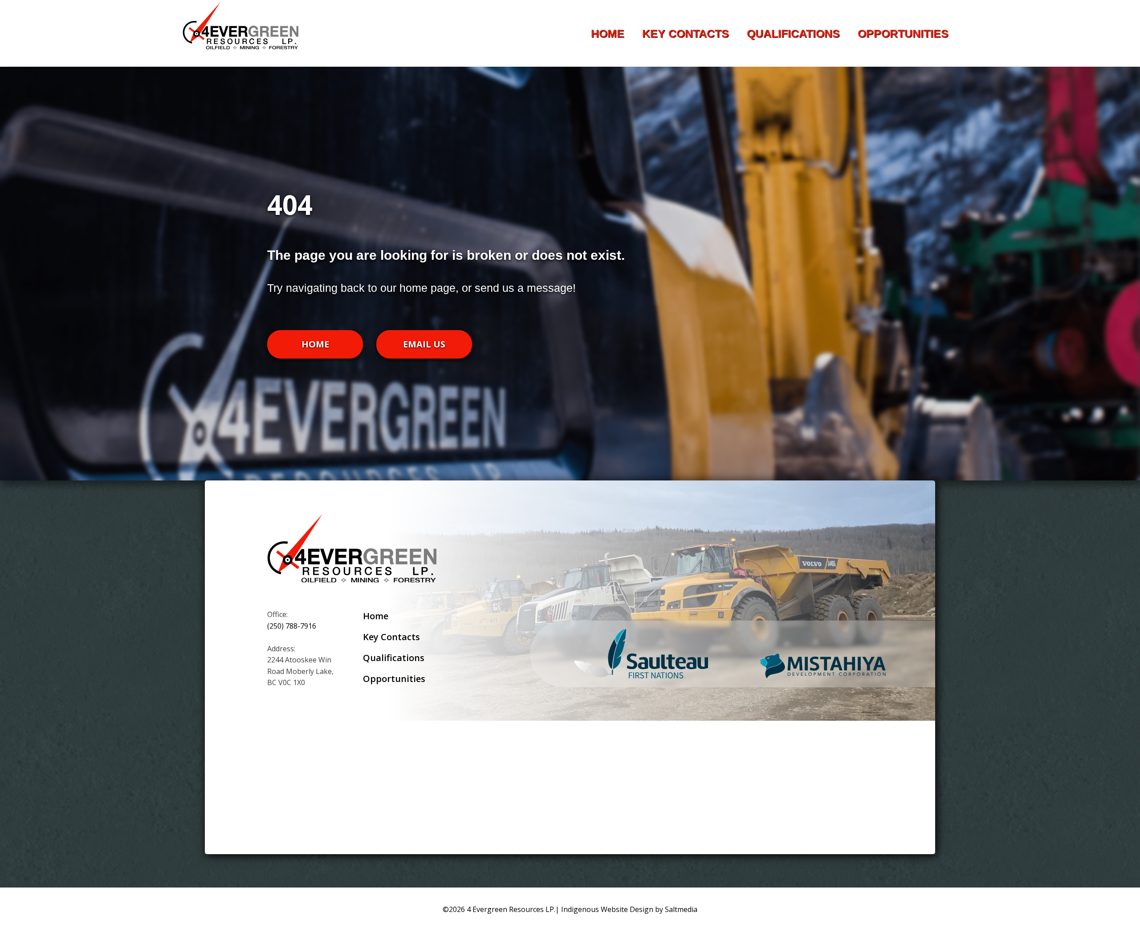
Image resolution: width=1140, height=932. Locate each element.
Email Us (424, 344)
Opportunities (903, 33)
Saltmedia (681, 909)
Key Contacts (685, 33)
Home (607, 33)
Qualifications (793, 33)
